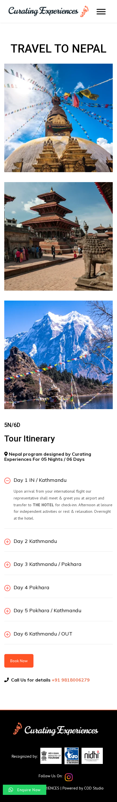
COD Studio (94, 788)
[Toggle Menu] (101, 11)
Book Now (19, 660)
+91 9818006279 (71, 680)
